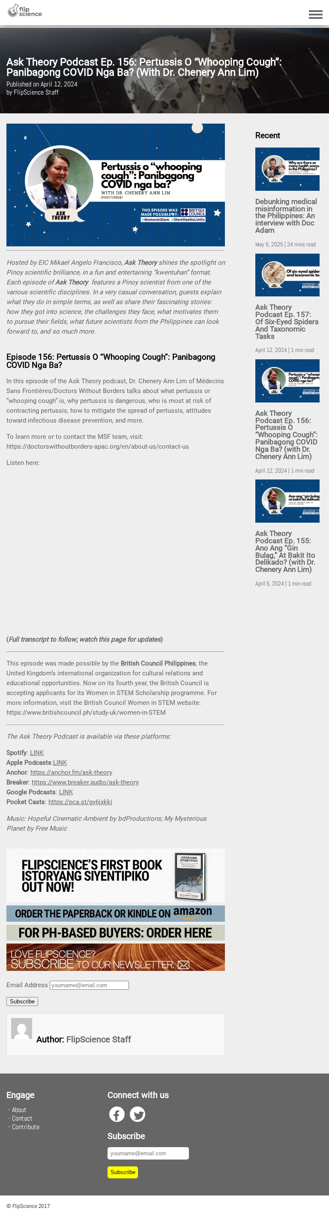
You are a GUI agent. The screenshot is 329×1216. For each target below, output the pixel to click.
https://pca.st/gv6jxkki (80, 802)
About (19, 1109)
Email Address (27, 985)
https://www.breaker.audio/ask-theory (85, 782)
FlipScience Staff (98, 1039)
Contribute (25, 1126)
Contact (22, 1118)
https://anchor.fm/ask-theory (71, 772)
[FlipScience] (24, 14)
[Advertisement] (289, 728)
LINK (37, 753)
